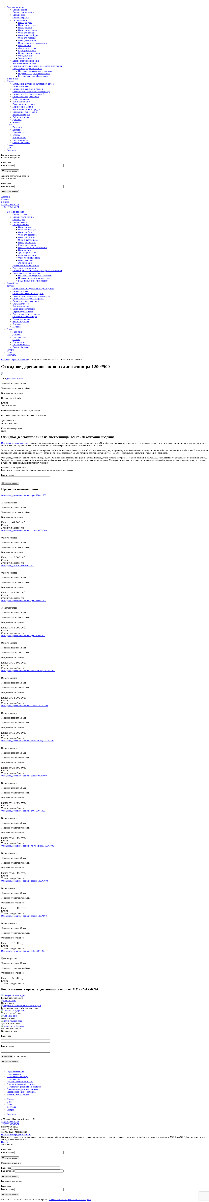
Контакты (11, 355)
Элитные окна (25, 263)
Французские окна (27, 255)
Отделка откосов (21, 304)
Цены (9, 352)
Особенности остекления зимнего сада (31, 296)
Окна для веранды (27, 229)
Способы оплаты (21, 337)
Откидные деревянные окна (14, 443)
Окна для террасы (27, 242)
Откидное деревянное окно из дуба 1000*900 (23, 635)
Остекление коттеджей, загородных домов (33, 288)
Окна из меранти (21, 222)
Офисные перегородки (24, 309)
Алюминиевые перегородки (26, 314)
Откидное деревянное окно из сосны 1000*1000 (24, 881)
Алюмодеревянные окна (24, 268)
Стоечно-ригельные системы (21, 1084)
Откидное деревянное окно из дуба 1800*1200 (23, 495)
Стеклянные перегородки (25, 316)
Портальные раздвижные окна (27, 273)
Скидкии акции (5, 200)
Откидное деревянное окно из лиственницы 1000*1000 (28, 670)
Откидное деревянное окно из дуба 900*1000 (23, 811)
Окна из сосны (20, 214)
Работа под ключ (21, 321)
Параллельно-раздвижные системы (35, 275)
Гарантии (17, 332)
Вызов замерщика (21, 319)
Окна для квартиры (27, 235)
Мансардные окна (27, 245)
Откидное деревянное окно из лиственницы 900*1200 (27, 740)
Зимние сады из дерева (18, 1094)
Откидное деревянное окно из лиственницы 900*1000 (27, 846)
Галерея (10, 349)
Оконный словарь (21, 347)
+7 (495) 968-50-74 (10, 204)
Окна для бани (25, 232)
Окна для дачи (25, 227)
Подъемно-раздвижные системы (34, 278)
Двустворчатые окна (28, 252)
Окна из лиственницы (23, 217)
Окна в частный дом (28, 240)
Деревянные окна (15, 212)
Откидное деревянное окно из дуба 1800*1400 (23, 600)
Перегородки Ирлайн (23, 311)
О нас (9, 329)
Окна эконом (24, 250)
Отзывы (16, 339)
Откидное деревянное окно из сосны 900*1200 (24, 530)
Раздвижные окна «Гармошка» (33, 281)
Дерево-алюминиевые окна (26, 265)
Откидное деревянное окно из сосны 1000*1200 (24, 705)
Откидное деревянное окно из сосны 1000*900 (24, 916)
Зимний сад (12, 283)
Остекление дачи (21, 291)
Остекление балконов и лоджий (28, 293)
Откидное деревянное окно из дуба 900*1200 (23, 951)
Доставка (5, 197)
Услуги (10, 286)
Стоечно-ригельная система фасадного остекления (37, 270)
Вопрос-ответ (19, 342)
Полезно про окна (21, 344)
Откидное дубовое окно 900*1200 (17, 565)
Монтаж (16, 327)
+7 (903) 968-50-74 (10, 207)
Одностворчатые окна (29, 258)
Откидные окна (25, 260)
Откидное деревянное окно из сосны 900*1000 (24, 775)
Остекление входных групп (26, 301)
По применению (21, 224)
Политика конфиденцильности (16, 1134)
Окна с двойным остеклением (32, 247)
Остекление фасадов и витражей (28, 298)
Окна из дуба (19, 219)
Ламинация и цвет (21, 306)
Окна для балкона (26, 237)
